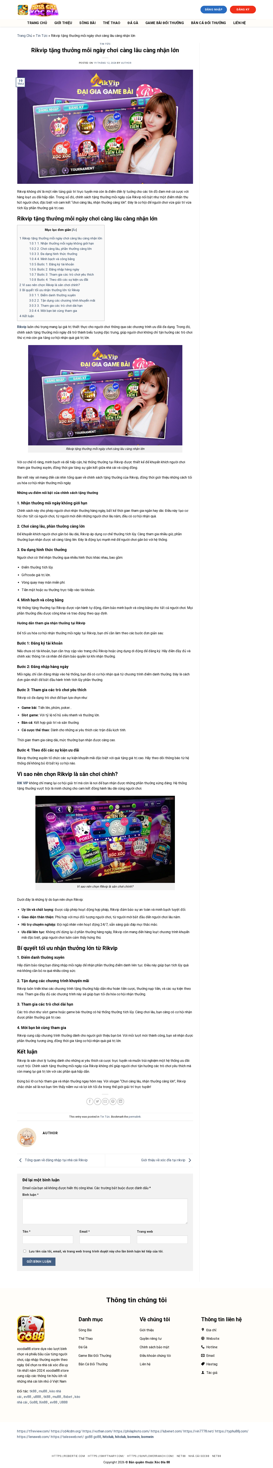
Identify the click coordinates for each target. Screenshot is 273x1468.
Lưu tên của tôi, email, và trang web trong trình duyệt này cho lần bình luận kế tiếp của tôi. (96, 1251)
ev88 (53, 1402)
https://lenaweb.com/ (33, 1437)
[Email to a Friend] (105, 1101)
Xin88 (43, 1402)
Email (85, 1231)
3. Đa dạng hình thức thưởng (53, 254)
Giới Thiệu (63, 23)
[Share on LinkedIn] (120, 1101)
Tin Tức (42, 36)
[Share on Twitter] (97, 1101)
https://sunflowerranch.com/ (150, 1456)
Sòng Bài (87, 23)
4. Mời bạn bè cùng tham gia (53, 311)
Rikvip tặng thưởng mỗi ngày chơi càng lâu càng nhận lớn (60, 238)
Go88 (34, 1402)
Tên (26, 1231)
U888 (64, 1402)
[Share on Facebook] (89, 1101)
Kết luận (26, 316)
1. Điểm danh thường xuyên (52, 295)
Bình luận (30, 1195)
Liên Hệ (239, 23)
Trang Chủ (37, 23)
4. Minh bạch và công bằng (52, 259)
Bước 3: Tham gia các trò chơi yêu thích (61, 274)
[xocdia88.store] (38, 9)
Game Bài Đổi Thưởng (164, 23)
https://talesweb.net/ (67, 1437)
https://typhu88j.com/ (231, 1431)
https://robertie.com (68, 1456)
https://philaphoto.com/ (132, 1431)
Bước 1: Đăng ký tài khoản (51, 264)
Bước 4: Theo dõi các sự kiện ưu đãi (58, 280)
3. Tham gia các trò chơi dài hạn (56, 306)
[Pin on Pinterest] (112, 1101)
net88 (181, 1456)
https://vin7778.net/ (198, 1431)
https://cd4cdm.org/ (66, 1431)
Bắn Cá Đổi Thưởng (208, 23)
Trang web (145, 1231)
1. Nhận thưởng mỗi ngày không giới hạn (61, 243)
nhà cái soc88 (199, 1456)
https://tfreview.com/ (33, 1431)
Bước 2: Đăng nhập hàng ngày (54, 269)
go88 (89, 1437)
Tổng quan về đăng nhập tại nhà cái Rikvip (56, 1160)
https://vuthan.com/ (98, 1431)
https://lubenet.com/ (167, 1431)
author (126, 63)
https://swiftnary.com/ (106, 1456)
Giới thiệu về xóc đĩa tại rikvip (163, 1160)
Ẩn (74, 230)
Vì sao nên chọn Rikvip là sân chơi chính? (49, 285)
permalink (135, 1116)
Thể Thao (112, 23)
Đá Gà (133, 23)
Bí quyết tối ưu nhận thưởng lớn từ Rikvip (49, 290)
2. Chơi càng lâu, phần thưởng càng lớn (60, 249)
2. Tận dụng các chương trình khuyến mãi (62, 300)
